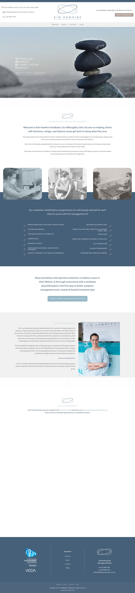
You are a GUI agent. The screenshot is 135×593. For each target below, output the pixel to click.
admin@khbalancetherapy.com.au (95, 410)
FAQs (81, 24)
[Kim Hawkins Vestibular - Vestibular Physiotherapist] (67, 12)
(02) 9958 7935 (64, 410)
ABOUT (64, 24)
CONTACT (73, 24)
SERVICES (55, 24)
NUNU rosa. (71, 590)
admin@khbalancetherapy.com (103, 572)
